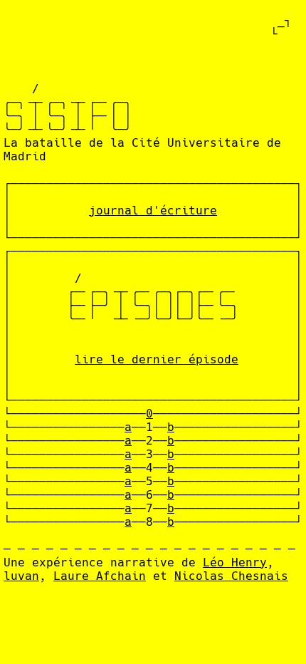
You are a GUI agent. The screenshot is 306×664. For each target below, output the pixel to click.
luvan (21, 576)
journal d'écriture (153, 210)
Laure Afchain (99, 576)
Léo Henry (235, 562)
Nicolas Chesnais (231, 576)
